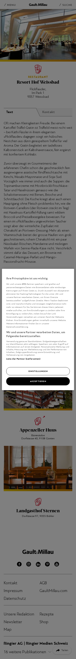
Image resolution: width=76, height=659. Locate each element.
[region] (38, 329)
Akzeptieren (38, 381)
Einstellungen (38, 371)
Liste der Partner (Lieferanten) (23, 358)
